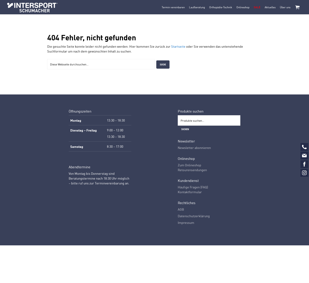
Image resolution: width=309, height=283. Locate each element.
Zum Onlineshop (189, 165)
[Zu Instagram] (304, 173)
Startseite (178, 46)
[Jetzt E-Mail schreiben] (304, 156)
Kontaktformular (190, 192)
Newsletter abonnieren (194, 147)
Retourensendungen (192, 170)
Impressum (186, 222)
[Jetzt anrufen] (304, 147)
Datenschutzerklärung (194, 216)
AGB (181, 209)
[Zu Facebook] (304, 164)
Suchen (185, 129)
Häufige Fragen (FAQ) (193, 187)
